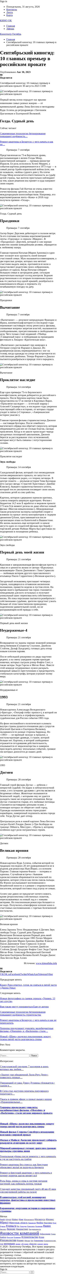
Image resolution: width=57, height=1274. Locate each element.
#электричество (50, 1240)
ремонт (40, 1244)
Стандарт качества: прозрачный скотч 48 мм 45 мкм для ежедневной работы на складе (28, 1190)
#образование (45, 1234)
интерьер (9, 1243)
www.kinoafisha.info (46, 963)
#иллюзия (38, 1226)
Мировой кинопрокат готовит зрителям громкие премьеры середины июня (28, 1149)
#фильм (27, 1240)
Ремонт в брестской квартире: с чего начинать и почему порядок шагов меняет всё (26, 1174)
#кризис (11, 1229)
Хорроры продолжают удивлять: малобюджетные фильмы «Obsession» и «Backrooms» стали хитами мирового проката (26, 1110)
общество (33, 1244)
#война (39, 1223)
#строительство (29, 1237)
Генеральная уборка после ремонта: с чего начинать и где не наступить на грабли (28, 1158)
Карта (9, 15)
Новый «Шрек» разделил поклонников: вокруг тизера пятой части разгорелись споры (27, 1125)
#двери (2, 1226)
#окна (53, 1234)
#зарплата (31, 1226)
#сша (41, 1237)
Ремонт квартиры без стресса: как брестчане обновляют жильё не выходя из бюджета (24, 1166)
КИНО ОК (6, 20)
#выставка (48, 1223)
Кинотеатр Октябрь (10, 34)
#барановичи (29, 1219)
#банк (21, 1219)
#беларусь (40, 1219)
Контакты (11, 9)
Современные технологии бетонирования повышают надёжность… (22, 135)
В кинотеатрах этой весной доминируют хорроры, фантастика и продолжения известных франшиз (27, 1200)
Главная (10, 26)
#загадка (23, 1226)
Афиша (10, 28)
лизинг (18, 1244)
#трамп (20, 1240)
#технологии (8, 1240)
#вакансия (32, 1223)
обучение (24, 1244)
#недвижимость (35, 1229)
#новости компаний (19, 1232)
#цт (32, 1240)
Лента (9, 12)
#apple (2, 1219)
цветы (46, 1244)
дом (1, 1244)
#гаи (54, 1223)
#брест (4, 1222)
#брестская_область (18, 1223)
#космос (3, 1229)
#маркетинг (22, 1229)
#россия (10, 1237)
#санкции (17, 1237)
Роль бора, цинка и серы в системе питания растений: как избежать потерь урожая (23, 1182)
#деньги (11, 1225)
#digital (8, 1219)
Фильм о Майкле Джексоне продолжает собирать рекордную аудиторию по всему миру (28, 1141)
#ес (18, 1226)
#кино (47, 1225)
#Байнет (15, 1219)
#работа (3, 1237)
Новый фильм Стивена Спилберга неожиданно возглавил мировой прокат (27, 1133)
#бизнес (50, 1219)
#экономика (38, 1240)
